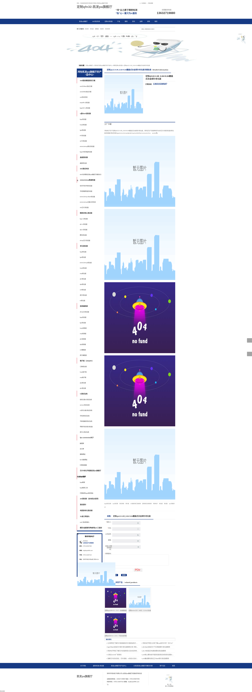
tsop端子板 (83, 372)
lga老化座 (83, 257)
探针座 (127, 503)
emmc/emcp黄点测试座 (87, 146)
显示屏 (82, 449)
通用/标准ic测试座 (98, 665)
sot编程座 (83, 350)
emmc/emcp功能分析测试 (88, 202)
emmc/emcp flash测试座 (87, 196)
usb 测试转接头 (84, 522)
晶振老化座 (83, 163)
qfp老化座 (83, 284)
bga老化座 (83, 252)
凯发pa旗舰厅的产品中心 (118, 665)
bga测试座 (83, 119)
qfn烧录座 (83, 339)
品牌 (141, 21)
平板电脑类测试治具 (86, 421)
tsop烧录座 (83, 328)
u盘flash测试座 (85, 113)
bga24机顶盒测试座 (86, 152)
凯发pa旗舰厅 (83, 21)
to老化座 (82, 300)
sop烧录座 (83, 333)
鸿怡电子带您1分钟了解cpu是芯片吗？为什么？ (158, 643)
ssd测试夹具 (84, 97)
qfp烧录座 (83, 344)
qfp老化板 (83, 383)
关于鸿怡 (83, 665)
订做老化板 (83, 366)
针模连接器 (83, 465)
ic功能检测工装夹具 (135, 503)
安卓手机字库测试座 (86, 186)
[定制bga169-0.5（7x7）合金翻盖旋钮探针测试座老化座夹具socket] (115, 608)
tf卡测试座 (83, 135)
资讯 (133, 21)
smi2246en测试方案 (86, 86)
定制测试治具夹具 (147, 503)
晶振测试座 (84, 157)
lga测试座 (83, 130)
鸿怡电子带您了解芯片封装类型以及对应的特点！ (123, 651)
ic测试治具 (84, 394)
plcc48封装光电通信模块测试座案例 (154, 651)
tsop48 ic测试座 (85, 102)
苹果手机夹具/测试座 (86, 426)
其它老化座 (83, 295)
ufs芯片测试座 (84, 207)
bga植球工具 (84, 487)
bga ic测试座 (84, 219)
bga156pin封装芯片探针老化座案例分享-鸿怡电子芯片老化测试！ (128, 647)
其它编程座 (83, 355)
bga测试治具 (107, 503)
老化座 (92, 29)
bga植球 (82, 482)
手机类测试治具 (84, 416)
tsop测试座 (83, 124)
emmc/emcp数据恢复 (87, 180)
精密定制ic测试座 (118, 65)
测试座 (166, 503)
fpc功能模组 (83, 459)
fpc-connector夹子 (87, 437)
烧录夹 (102, 29)
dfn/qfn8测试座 (84, 312)
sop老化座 (83, 273)
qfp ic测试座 (83, 229)
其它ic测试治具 (84, 432)
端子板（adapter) (86, 361)
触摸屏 (82, 443)
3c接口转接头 (85, 516)
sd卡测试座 (83, 141)
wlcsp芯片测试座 (85, 240)
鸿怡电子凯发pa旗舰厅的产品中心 (103, 65)
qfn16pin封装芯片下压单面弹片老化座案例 (156, 647)
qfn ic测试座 (83, 224)
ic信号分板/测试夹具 (86, 410)
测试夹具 (107, 29)
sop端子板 (83, 377)
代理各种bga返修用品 (86, 493)
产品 (118, 21)
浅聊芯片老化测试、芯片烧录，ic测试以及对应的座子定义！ (127, 658)
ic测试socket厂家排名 (114, 654)
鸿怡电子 (155, 503)
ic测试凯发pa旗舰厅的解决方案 (143, 665)
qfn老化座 (83, 279)
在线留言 (143, 3)
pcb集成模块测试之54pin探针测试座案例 (155, 658)
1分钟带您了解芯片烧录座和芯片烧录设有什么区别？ (124, 643)
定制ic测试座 (109, 21)
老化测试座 (84, 246)
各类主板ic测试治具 (86, 399)
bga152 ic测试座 (85, 108)
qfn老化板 (83, 388)
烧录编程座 (84, 306)
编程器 (97, 29)
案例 (126, 21)
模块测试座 (83, 235)
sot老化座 (83, 289)
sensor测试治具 (85, 405)
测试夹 (87, 29)
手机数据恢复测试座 (86, 191)
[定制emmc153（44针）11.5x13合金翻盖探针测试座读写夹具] (139, 608)
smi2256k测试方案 (85, 91)
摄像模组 (82, 454)
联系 (156, 21)
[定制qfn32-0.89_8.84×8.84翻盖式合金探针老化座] (124, 113)
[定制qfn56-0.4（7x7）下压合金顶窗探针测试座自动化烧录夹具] (115, 633)
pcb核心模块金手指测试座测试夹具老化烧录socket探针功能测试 (163, 654)
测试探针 (83, 504)
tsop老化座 (83, 268)
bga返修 (83, 476)
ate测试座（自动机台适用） (90, 499)
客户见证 (162, 665)
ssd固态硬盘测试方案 (87, 80)
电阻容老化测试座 (86, 510)
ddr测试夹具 (96, 21)
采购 (148, 21)
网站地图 (150, 3)
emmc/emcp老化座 (86, 262)
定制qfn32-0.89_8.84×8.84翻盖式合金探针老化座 (137, 65)
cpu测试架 (115, 503)
